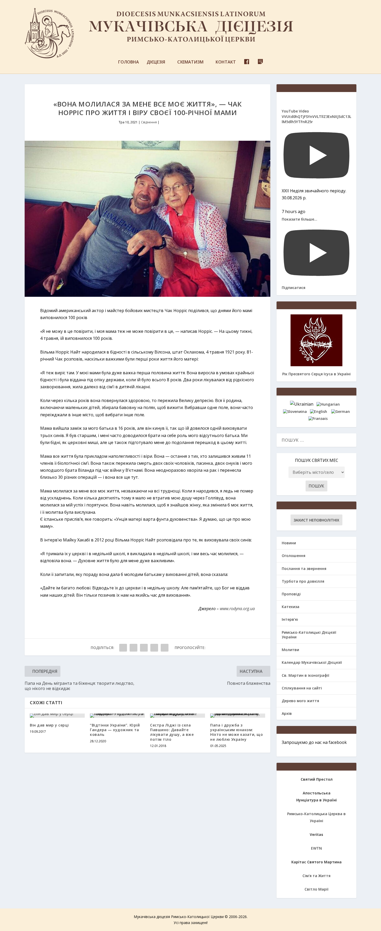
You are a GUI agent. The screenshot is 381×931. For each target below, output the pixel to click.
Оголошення (293, 555)
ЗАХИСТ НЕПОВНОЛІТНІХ (316, 520)
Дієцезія (156, 62)
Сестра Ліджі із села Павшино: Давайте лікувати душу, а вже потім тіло (172, 732)
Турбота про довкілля (303, 581)
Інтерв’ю (290, 619)
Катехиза (290, 606)
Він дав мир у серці (49, 725)
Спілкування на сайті (302, 688)
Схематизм (190, 62)
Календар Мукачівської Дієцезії (312, 662)
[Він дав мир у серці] (57, 716)
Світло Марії (316, 889)
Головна (128, 62)
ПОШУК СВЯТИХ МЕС (316, 460)
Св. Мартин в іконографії (305, 675)
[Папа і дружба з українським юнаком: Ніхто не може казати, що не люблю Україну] (237, 716)
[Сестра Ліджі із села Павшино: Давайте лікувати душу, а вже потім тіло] (177, 716)
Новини (289, 542)
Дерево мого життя (300, 700)
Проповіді (291, 593)
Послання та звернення (304, 568)
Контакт (226, 62)
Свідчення (149, 122)
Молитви (290, 649)
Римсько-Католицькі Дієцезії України (309, 634)
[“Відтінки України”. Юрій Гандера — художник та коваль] (117, 716)
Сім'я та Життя (316, 875)
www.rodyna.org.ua (237, 608)
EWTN (316, 848)
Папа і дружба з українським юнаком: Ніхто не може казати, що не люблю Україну (236, 732)
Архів (287, 713)
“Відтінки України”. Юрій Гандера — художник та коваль (115, 730)
